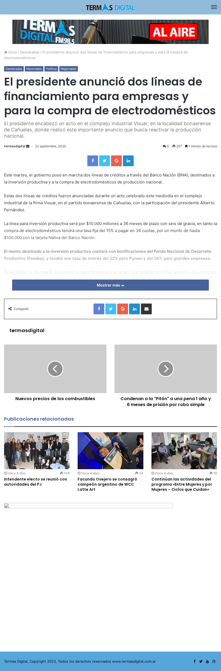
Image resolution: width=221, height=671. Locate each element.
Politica (51, 69)
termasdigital (14, 146)
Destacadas (29, 52)
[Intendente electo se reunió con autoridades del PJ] (37, 450)
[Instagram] (213, 661)
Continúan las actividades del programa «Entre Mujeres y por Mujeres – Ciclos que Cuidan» (181, 484)
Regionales (68, 69)
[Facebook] (92, 160)
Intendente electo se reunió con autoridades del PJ (35, 481)
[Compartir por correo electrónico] (146, 309)
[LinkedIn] (128, 160)
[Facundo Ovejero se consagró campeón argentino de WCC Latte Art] (110, 450)
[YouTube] (207, 661)
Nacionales (34, 69)
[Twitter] (104, 160)
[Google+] (116, 160)
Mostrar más (109, 285)
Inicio (12, 52)
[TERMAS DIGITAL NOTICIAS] (110, 7)
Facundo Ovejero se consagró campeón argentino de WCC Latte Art (107, 484)
